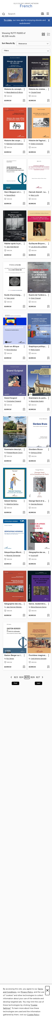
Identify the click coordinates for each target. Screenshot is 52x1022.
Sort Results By (8, 43)
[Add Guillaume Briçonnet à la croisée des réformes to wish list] (48, 255)
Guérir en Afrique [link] (11, 346)
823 (16, 677)
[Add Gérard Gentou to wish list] (23, 512)
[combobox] (21, 14)
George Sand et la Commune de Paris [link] (38, 501)
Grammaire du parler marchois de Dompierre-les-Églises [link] (38, 398)
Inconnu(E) (34, 556)
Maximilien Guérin (37, 401)
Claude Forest (36, 92)
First (15, 683)
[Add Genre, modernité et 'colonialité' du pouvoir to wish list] (48, 615)
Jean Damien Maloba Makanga (15, 607)
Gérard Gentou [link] (10, 501)
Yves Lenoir (10, 298)
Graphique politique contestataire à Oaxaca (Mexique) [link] (38, 346)
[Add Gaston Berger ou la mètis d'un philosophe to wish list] (23, 667)
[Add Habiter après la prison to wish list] (23, 255)
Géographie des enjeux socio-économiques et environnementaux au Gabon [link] (13, 604)
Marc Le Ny (35, 195)
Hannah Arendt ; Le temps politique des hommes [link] (38, 192)
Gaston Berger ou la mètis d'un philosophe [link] (13, 655)
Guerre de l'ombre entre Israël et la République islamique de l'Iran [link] (38, 295)
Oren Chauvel (36, 298)
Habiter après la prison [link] (13, 244)
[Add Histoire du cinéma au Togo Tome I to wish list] (48, 100)
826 (33, 677)
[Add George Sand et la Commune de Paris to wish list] (48, 512)
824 (21, 677)
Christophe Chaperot (13, 401)
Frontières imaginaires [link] (38, 655)
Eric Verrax (10, 659)
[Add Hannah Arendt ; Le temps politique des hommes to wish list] (48, 203)
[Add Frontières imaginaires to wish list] (48, 667)
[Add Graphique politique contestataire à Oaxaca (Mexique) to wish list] (48, 358)
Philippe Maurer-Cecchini (15, 453)
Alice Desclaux (11, 350)
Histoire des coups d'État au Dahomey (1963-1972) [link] (13, 141)
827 (38, 677)
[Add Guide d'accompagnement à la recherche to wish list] (23, 306)
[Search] (3, 14)
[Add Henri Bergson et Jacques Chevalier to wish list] (23, 203)
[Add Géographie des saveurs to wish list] (48, 564)
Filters (6, 51)
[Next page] (42, 677)
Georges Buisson (37, 504)
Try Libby (8, 20)
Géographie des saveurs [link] (38, 552)
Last (38, 683)
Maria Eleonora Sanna (38, 607)
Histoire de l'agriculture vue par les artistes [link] (38, 141)
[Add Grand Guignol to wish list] (23, 409)
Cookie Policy (33, 1014)
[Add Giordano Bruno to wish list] (48, 461)
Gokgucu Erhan (36, 453)
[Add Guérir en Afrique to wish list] (23, 358)
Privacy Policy (27, 992)
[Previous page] (11, 677)
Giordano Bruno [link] (36, 449)
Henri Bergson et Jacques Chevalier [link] (13, 192)
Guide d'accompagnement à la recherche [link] (13, 295)
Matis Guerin (35, 350)
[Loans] (42, 14)
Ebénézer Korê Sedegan (14, 144)
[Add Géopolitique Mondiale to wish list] (23, 564)
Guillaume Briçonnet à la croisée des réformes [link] (38, 244)
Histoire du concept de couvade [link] (13, 89)
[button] (43, 35)
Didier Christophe (37, 144)
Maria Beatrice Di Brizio (14, 92)
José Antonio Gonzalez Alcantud (39, 659)
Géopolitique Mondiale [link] (13, 552)
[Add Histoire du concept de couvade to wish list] (23, 100)
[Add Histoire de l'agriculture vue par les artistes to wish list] (48, 152)
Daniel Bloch (10, 195)
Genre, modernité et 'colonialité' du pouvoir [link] (38, 604)
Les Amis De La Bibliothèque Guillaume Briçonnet (39, 247)
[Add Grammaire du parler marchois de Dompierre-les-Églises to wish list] (48, 409)
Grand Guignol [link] (10, 398)
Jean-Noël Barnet (12, 247)
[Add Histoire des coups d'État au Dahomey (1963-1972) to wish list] (23, 152)
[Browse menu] (47, 14)
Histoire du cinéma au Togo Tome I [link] (38, 89)
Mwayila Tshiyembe (13, 556)
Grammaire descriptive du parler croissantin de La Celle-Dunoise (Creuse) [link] (13, 449)
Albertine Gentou (12, 504)
